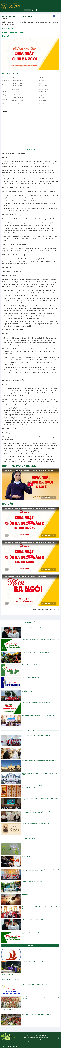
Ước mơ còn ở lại (26, 856)
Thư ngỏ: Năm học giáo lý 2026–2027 (31, 664)
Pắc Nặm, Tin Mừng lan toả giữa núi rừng (32, 881)
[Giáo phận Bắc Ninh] (11, 6)
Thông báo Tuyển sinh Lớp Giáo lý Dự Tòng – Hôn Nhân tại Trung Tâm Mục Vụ (40, 640)
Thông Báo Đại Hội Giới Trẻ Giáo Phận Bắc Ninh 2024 (35, 984)
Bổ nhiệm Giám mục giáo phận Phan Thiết (12, 979)
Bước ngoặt (25, 894)
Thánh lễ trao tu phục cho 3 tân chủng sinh (32, 627)
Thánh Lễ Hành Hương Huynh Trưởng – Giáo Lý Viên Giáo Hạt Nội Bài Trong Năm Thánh (40, 997)
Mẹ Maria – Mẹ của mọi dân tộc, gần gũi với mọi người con (36, 652)
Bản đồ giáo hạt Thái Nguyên (9, 974)
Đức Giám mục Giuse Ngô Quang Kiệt (11, 1009)
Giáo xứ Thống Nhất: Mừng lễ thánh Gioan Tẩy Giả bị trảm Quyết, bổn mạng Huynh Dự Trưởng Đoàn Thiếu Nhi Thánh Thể (40, 869)
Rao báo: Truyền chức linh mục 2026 (31, 677)
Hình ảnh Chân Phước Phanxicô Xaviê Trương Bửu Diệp (35, 823)
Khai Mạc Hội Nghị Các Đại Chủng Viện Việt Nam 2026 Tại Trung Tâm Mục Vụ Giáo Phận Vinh (40, 799)
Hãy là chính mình (26, 844)
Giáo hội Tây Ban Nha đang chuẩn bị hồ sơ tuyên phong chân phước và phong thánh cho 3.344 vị (39, 786)
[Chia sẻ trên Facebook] (54, 16)
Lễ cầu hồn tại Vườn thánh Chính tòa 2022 (32, 961)
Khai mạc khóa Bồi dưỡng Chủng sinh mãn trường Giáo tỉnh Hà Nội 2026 (39, 735)
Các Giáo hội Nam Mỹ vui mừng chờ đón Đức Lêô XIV (35, 748)
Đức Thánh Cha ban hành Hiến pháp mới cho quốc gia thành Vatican (39, 760)
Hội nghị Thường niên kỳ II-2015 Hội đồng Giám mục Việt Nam (37, 949)
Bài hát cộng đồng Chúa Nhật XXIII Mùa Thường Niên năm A (36, 702)
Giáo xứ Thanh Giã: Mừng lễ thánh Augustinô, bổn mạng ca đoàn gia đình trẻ (40, 907)
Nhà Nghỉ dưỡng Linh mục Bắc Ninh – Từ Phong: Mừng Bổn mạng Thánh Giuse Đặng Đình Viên (39, 690)
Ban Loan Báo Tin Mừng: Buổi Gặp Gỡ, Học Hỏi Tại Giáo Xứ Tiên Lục (38, 715)
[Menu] (36, 10)
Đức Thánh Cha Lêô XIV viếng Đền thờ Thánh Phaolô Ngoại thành (38, 1014)
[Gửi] (32, 10)
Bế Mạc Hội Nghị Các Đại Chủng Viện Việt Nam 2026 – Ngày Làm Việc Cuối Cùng (40, 774)
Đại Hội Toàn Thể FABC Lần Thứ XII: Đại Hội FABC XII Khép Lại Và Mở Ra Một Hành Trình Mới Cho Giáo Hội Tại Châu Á (40, 811)
